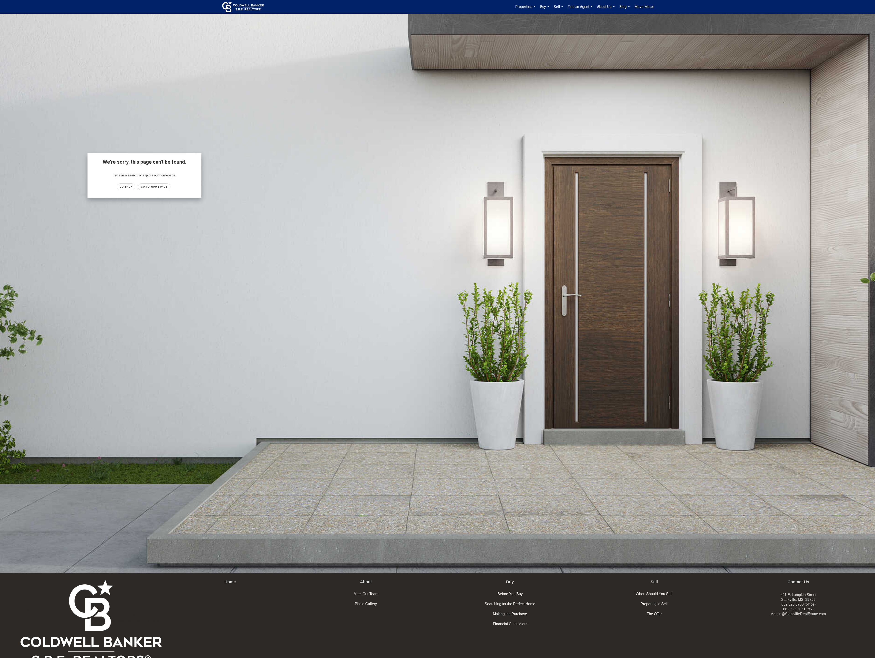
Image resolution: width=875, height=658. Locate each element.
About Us (606, 9)
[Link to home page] (245, 7)
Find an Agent (581, 9)
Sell (559, 9)
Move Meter (644, 7)
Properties (526, 9)
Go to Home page (154, 186)
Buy (545, 9)
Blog (625, 9)
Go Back (126, 186)
